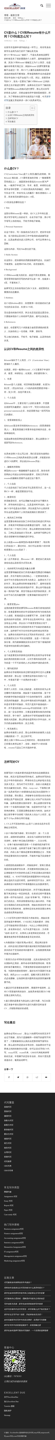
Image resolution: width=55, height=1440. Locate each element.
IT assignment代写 (11, 1252)
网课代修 (7, 1192)
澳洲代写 (7, 1116)
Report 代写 (8, 1205)
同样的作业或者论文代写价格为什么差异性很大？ (24, 1287)
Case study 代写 (10, 1214)
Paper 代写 (8, 1210)
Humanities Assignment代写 (15, 1247)
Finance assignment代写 (13, 1233)
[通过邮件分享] (46, 1077)
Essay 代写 (8, 1201)
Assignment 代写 (10, 1196)
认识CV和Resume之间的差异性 (21, 115)
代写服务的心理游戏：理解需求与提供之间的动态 (24, 1298)
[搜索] (40, 5)
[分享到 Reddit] (36, 1077)
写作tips (22, 41)
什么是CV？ (13, 112)
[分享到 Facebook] (9, 1077)
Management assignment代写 (15, 1256)
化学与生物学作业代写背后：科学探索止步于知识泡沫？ (27, 1309)
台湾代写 (7, 1152)
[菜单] (47, 5)
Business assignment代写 (14, 1229)
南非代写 (7, 1148)
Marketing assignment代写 (14, 1261)
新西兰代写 (8, 1125)
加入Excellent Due (11, 1401)
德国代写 (7, 1139)
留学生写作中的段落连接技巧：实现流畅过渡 (22, 1325)
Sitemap (7, 1415)
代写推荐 (7, 1161)
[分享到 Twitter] (18, 1077)
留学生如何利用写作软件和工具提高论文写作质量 (24, 1293)
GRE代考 (7, 1166)
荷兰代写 (7, 1143)
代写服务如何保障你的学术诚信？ (18, 1282)
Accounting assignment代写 (15, 1238)
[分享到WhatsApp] (27, 1077)
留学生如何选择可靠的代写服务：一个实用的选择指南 (26, 1330)
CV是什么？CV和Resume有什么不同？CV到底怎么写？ (27, 34)
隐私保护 (7, 1411)
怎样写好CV (13, 118)
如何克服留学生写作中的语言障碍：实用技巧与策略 (25, 1319)
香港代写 (7, 1157)
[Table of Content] (32, 108)
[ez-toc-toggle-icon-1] (31, 108)
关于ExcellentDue (11, 1397)
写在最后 (12, 121)
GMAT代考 (8, 1170)
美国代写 (7, 1107)
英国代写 (7, 1111)
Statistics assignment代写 (14, 1243)
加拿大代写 (8, 1120)
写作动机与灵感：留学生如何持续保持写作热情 (23, 1303)
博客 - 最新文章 (11, 15)
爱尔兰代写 (8, 1134)
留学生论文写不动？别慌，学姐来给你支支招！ (23, 1314)
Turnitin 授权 (9, 1406)
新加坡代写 (8, 1130)
